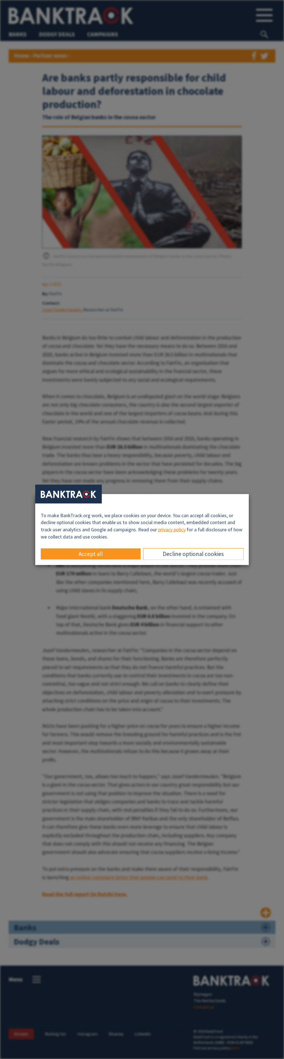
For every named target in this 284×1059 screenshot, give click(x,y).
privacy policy (172, 529)
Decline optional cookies (193, 554)
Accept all (90, 554)
